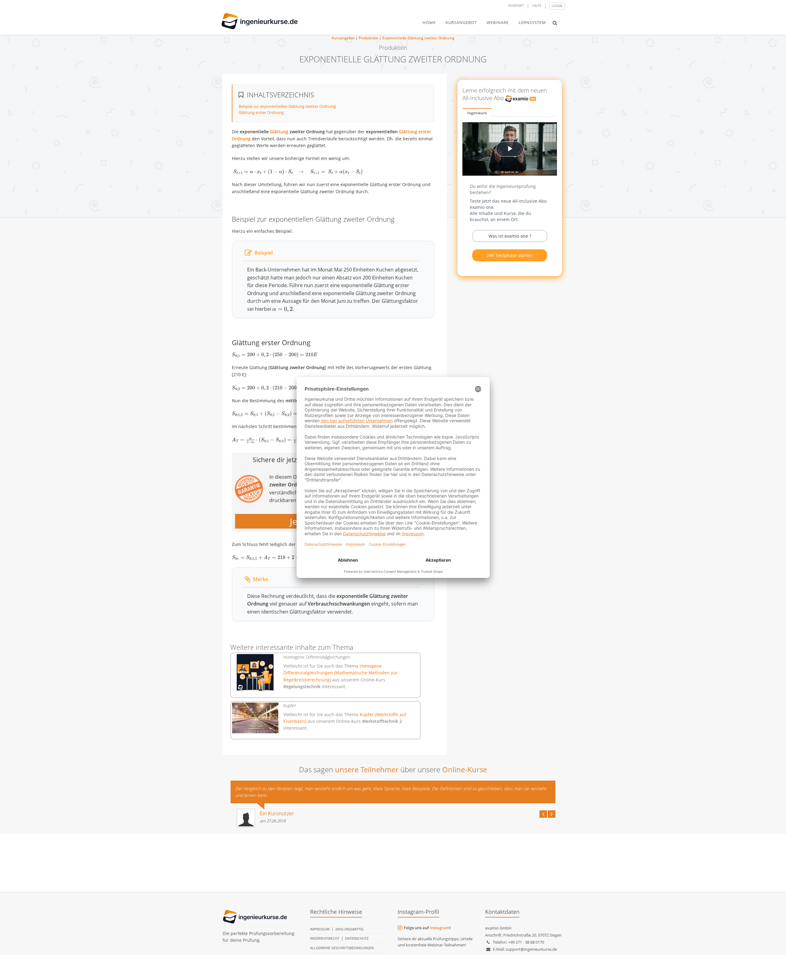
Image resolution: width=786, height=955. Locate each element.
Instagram (439, 927)
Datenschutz (356, 938)
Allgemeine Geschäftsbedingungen (342, 947)
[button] (555, 22)
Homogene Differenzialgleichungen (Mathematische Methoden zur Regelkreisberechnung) (340, 673)
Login (557, 5)
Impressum (319, 929)
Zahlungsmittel (349, 929)
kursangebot (461, 22)
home (429, 22)
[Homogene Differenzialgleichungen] (255, 672)
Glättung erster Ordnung (261, 112)
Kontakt (516, 5)
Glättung (279, 131)
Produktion (368, 38)
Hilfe (536, 5)
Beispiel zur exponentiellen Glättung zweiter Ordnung (287, 106)
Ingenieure (477, 112)
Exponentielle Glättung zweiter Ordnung (418, 38)
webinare (498, 22)
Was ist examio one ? (509, 236)
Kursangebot (343, 38)
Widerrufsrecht (324, 938)
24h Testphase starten (510, 255)
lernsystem (532, 22)
